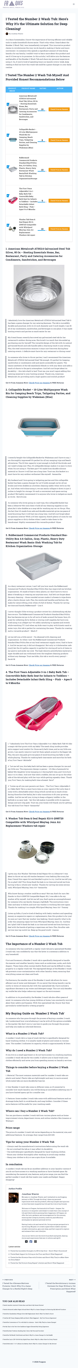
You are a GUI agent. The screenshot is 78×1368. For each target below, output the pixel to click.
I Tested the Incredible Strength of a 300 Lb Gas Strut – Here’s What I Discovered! (38, 1251)
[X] (26, 1241)
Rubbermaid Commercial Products (29, 535)
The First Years (17, 672)
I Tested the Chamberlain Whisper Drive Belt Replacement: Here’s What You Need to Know (28, 1314)
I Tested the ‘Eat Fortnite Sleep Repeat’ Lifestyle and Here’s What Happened (37, 1263)
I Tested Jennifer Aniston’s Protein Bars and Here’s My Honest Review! (23, 1305)
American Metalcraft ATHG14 (26, 248)
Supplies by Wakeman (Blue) (35, 397)
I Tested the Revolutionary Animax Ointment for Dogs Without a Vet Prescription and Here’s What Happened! (60, 1286)
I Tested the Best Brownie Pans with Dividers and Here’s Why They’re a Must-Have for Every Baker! (39, 1258)
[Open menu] (74, 4)
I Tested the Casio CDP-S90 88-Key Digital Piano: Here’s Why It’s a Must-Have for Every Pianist (29, 1339)
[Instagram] (35, 1241)
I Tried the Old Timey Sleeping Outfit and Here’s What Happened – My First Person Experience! (29, 1318)
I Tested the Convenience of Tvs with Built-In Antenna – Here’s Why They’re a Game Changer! (29, 1322)
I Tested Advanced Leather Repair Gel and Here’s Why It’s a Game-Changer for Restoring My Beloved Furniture (34, 1309)
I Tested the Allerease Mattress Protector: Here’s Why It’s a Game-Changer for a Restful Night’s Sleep (17, 1284)
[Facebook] (31, 1241)
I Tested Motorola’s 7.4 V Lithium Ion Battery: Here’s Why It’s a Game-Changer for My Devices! (29, 1343)
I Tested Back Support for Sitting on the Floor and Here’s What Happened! (36, 1254)
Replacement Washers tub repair (25, 825)
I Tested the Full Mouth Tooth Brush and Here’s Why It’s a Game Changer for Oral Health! (27, 1335)
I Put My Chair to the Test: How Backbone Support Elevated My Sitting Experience (25, 1326)
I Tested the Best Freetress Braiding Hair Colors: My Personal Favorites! (23, 1331)
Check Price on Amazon (59, 109)
